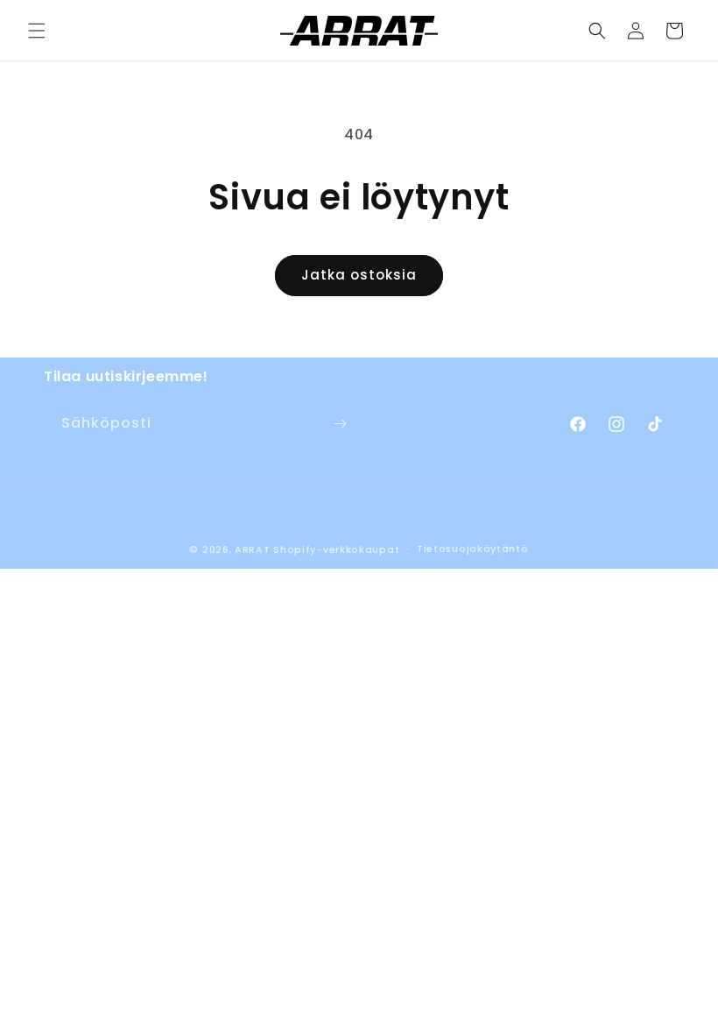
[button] (37, 30)
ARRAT (253, 549)
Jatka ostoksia (359, 275)
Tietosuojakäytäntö (473, 549)
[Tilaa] (339, 423)
